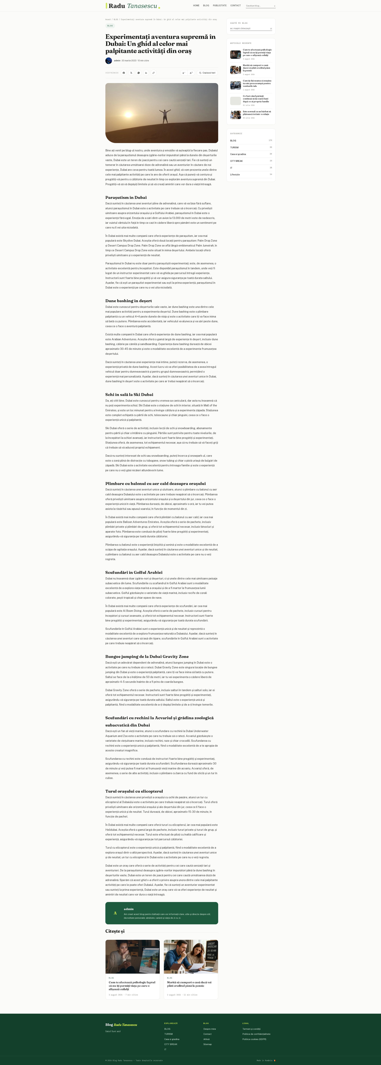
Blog (121, 1025)
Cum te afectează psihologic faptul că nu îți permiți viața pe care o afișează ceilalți (132, 986)
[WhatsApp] (139, 73)
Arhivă (206, 1039)
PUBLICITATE (220, 5)
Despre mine (209, 1029)
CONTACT (235, 5)
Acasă (108, 19)
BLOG (206, 5)
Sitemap (207, 1044)
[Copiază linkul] (154, 73)
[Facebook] (124, 73)
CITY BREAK (251, 161)
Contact (207, 1034)
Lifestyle (251, 174)
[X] (131, 73)
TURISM (251, 147)
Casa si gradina (251, 154)
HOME (196, 5)
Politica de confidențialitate (256, 1034)
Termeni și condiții (251, 1029)
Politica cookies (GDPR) (254, 1039)
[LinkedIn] (146, 73)
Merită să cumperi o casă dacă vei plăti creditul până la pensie (189, 984)
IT (251, 167)
